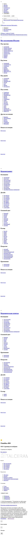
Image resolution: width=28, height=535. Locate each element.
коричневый (7, 224)
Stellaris (5, 56)
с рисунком (6, 207)
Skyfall (5, 82)
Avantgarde (6, 46)
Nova (5, 107)
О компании (7, 7)
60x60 (5, 232)
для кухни (6, 179)
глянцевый (6, 250)
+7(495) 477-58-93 (9, 33)
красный (6, 218)
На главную (4, 452)
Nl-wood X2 (7, 86)
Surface (5, 57)
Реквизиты (6, 489)
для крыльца (7, 188)
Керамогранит (12, 34)
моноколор (6, 205)
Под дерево (6, 467)
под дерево (6, 196)
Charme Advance (8, 48)
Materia (5, 97)
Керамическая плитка (21, 34)
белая (5, 340)
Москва (5, 5)
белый (5, 216)
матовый (6, 249)
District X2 (6, 111)
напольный (6, 264)
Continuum (6, 66)
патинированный (8, 254)
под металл (6, 195)
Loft (5, 84)
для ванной (6, 177)
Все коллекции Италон (10, 41)
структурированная (9, 366)
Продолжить (11, 518)
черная (5, 338)
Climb (5, 100)
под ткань (6, 206)
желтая (5, 347)
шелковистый (7, 253)
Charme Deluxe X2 (8, 50)
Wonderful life (7, 81)
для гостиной (7, 180)
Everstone (6, 104)
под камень (6, 199)
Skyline (5, 72)
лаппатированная (8, 370)
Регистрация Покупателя (16, 20)
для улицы (6, 187)
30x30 (5, 238)
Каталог (6, 6)
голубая (6, 349)
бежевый (6, 213)
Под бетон (6, 469)
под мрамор (7, 198)
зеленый (6, 220)
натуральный (7, 258)
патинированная (8, 369)
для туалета (6, 183)
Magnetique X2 (7, 110)
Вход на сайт (7, 20)
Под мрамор (7, 464)
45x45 (5, 235)
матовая (6, 363)
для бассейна (7, 184)
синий (5, 221)
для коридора (7, 181)
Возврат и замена (8, 477)
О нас (5, 486)
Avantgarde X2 (7, 64)
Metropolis (6, 93)
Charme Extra (7, 53)
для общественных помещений (11, 189)
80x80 (5, 242)
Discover (6, 103)
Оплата (5, 10)
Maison (5, 85)
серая (5, 341)
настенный (6, 265)
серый (5, 217)
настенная (6, 356)
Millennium (6, 70)
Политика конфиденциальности (9, 505)
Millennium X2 (7, 71)
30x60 (5, 234)
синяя (5, 345)
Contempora (6, 99)
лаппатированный (8, 256)
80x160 (5, 236)
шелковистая (7, 368)
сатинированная (8, 372)
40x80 (5, 240)
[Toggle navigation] (1, 1)
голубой (6, 225)
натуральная (7, 362)
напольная (6, 355)
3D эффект (6, 202)
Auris (5, 106)
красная (6, 342)
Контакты (6, 11)
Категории (6, 13)
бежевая (6, 337)
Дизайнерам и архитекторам (11, 479)
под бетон (6, 200)
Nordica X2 (6, 108)
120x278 (6, 243)
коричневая (6, 348)
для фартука (7, 185)
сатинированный (8, 257)
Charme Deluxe (7, 49)
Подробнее (3, 518)
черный (5, 214)
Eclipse (5, 67)
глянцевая (6, 365)
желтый (6, 222)
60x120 (5, 231)
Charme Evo (7, 52)
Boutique (6, 117)
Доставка (6, 9)
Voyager (6, 101)
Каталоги (6, 30)
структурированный (9, 252)
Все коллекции (7, 29)
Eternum (6, 55)
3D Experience (7, 118)
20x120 (5, 239)
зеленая (5, 344)
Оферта (5, 490)
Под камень (7, 466)
